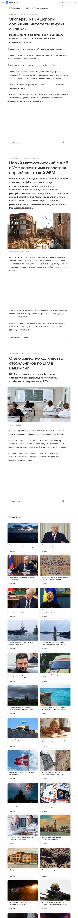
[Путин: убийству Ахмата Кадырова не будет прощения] (23, 603)
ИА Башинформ (23, 14)
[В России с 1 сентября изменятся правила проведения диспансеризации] (23, 830)
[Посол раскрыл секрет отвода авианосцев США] (23, 635)
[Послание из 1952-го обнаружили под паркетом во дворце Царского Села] (55, 570)
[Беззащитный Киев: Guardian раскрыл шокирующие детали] (23, 700)
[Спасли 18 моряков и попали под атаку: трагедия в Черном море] (23, 538)
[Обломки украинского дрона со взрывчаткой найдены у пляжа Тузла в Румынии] (55, 635)
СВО (28, 8)
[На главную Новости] (13, 2)
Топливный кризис (41, 8)
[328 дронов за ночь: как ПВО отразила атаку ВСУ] (23, 895)
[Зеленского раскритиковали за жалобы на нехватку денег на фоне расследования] (23, 668)
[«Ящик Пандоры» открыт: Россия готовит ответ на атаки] (23, 733)
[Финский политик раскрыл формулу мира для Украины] (55, 603)
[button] (39, 231)
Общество (35, 14)
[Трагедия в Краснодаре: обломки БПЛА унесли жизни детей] (55, 668)
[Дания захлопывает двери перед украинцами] (23, 765)
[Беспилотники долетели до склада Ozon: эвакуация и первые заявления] (55, 895)
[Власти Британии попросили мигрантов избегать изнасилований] (55, 830)
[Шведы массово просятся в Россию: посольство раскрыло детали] (23, 863)
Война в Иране (16, 8)
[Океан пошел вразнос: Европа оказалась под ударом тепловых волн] (55, 700)
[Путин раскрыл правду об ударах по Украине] (23, 570)
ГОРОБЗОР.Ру (25, 158)
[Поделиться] (63, 141)
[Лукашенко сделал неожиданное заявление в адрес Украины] (55, 538)
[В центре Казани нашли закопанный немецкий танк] (55, 765)
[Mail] (7, 2)
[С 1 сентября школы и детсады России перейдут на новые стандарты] (55, 733)
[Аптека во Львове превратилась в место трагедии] (55, 798)
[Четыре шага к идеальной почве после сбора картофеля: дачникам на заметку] (55, 863)
